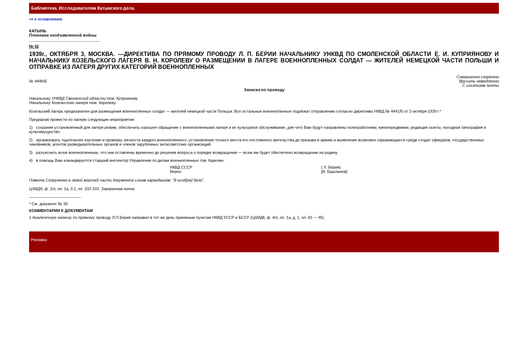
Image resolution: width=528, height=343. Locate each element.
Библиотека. (83, 8)
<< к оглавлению (45, 19)
